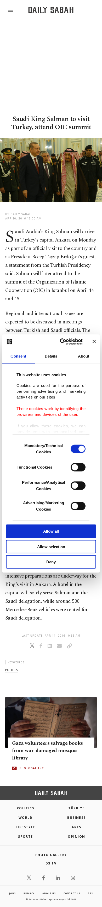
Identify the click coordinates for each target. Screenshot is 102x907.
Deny (51, 562)
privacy (29, 893)
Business (76, 817)
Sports (25, 836)
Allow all (51, 531)
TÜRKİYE (76, 808)
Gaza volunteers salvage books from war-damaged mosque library (47, 751)
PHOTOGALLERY (32, 768)
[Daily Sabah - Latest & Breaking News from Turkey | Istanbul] (51, 10)
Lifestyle (25, 827)
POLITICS (26, 808)
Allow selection (51, 546)
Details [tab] (51, 356)
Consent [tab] (18, 356)
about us (48, 893)
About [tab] (83, 356)
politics (11, 670)
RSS (90, 893)
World (25, 817)
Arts (76, 827)
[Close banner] (94, 341)
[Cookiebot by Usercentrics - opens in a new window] (62, 341)
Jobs (12, 893)
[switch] (78, 467)
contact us (72, 893)
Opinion (76, 836)
